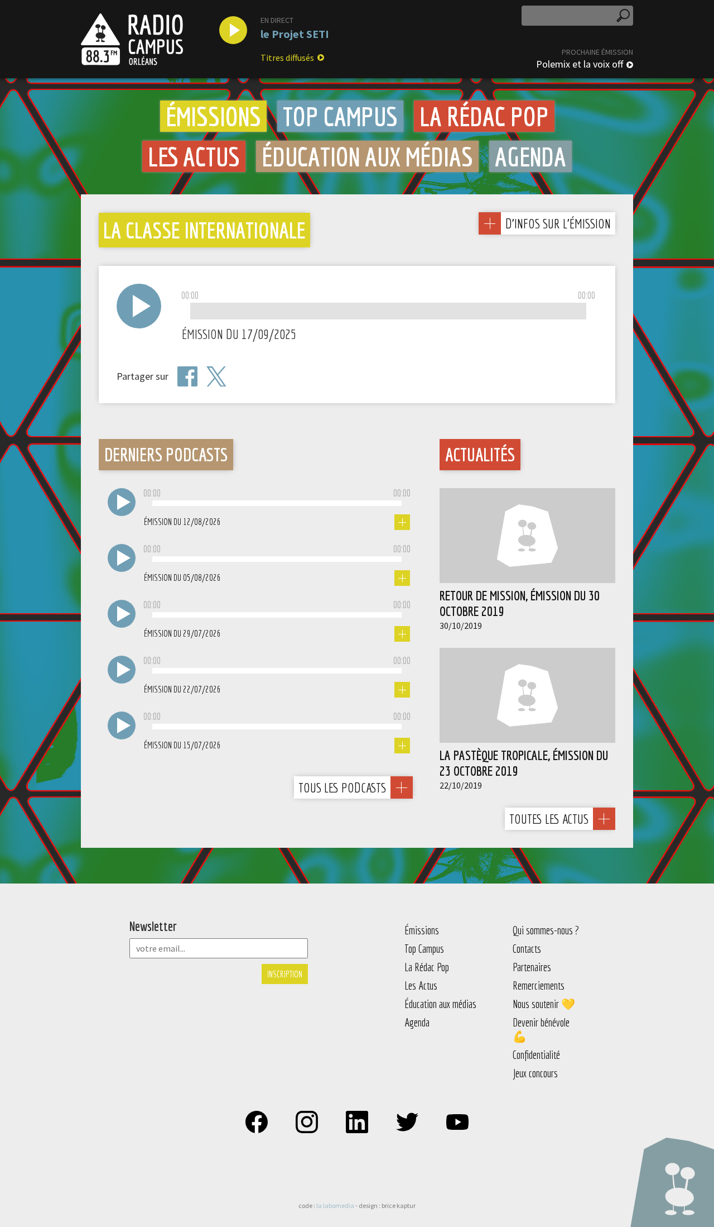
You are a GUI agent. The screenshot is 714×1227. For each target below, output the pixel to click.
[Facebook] (187, 376)
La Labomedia (335, 1205)
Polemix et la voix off (579, 64)
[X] (216, 376)
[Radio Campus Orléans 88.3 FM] (132, 39)
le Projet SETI (294, 34)
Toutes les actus (548, 819)
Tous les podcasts (342, 787)
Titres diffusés (287, 57)
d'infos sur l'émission (558, 223)
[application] (388, 311)
